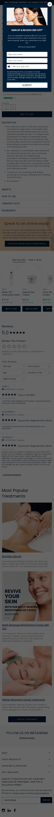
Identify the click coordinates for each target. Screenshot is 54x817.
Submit (27, 85)
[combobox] (11, 66)
